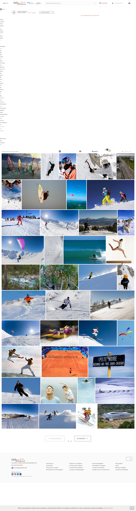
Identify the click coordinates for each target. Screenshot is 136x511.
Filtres (3, 9)
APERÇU (95, 151)
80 (1, 52)
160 (1, 54)
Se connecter (118, 3)
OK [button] (132, 508)
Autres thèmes (47, 12)
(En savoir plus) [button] (108, 508)
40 (1, 50)
